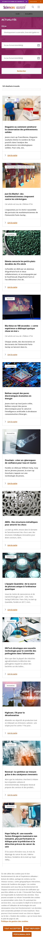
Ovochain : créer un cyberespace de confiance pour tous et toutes (20, 461)
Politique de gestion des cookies (14, 921)
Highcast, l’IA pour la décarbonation (15, 714)
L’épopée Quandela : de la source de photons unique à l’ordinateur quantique (20, 586)
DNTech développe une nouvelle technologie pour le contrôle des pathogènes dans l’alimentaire (20, 651)
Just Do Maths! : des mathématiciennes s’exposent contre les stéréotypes (19, 196)
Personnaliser (21, 934)
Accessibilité (33, 1)
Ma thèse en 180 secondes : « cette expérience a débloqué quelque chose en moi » (21, 328)
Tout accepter (12, 929)
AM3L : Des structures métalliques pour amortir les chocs (21, 523)
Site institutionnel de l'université (13, 1)
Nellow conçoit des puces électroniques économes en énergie (18, 396)
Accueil (7, 14)
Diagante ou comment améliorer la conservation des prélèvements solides (21, 129)
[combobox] (22, 32)
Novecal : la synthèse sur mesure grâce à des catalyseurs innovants (21, 773)
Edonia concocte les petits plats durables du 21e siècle (20, 262)
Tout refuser (32, 929)
